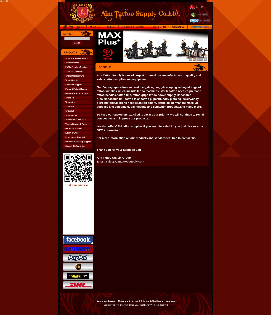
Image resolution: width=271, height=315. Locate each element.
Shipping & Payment (133, 27)
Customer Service (105, 301)
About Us (94, 27)
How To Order (158, 27)
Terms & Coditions (153, 301)
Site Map (170, 301)
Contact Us (178, 27)
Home (80, 27)
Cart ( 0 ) (199, 7)
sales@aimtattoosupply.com (125, 161)
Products (111, 27)
